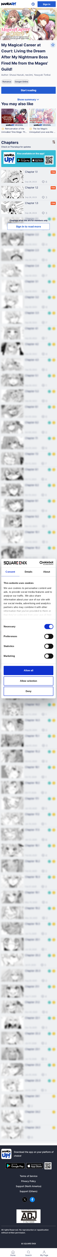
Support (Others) (28, 1191)
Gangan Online (21, 81)
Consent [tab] (10, 571)
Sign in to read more (28, 226)
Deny (28, 691)
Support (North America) (28, 1186)
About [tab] (46, 571)
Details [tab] (28, 571)
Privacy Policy (28, 1181)
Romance (7, 81)
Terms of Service (28, 1176)
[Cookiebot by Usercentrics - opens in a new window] (40, 563)
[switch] (48, 636)
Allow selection (28, 680)
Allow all (28, 670)
